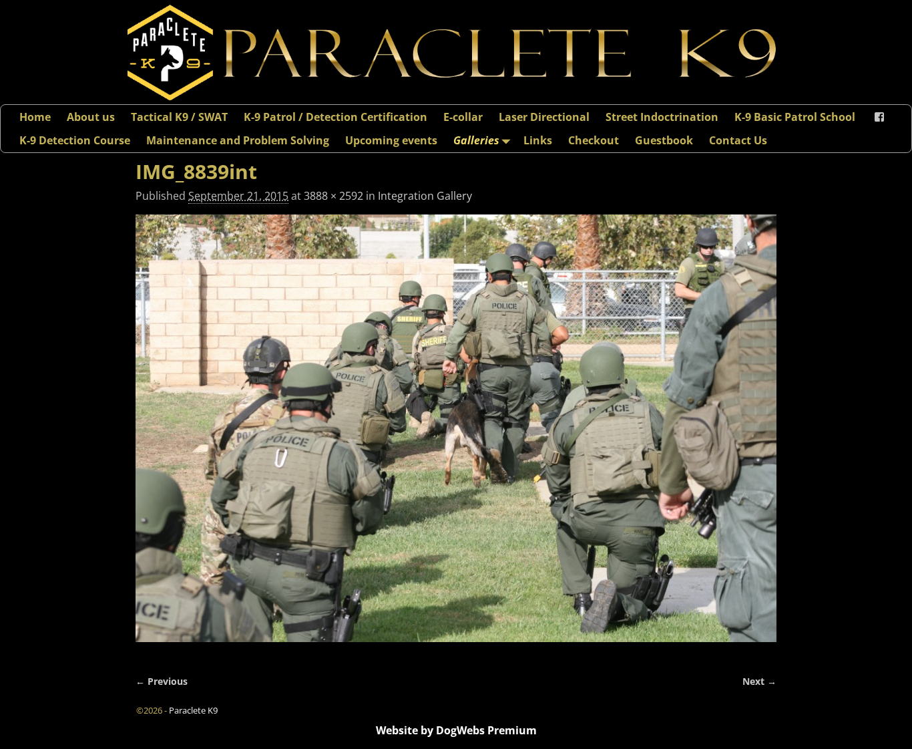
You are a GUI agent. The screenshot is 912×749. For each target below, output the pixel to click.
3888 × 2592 (333, 195)
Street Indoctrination (662, 117)
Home (35, 117)
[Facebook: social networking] (879, 117)
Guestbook (664, 140)
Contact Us (738, 140)
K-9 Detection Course (74, 140)
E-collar (463, 117)
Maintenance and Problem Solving (237, 140)
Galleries (476, 140)
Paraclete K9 (193, 710)
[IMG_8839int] (456, 436)
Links (537, 140)
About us (91, 117)
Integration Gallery (425, 195)
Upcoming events (391, 140)
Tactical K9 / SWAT (179, 117)
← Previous (162, 681)
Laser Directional (544, 117)
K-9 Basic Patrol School (794, 117)
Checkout (593, 140)
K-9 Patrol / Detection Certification (335, 117)
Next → (759, 681)
